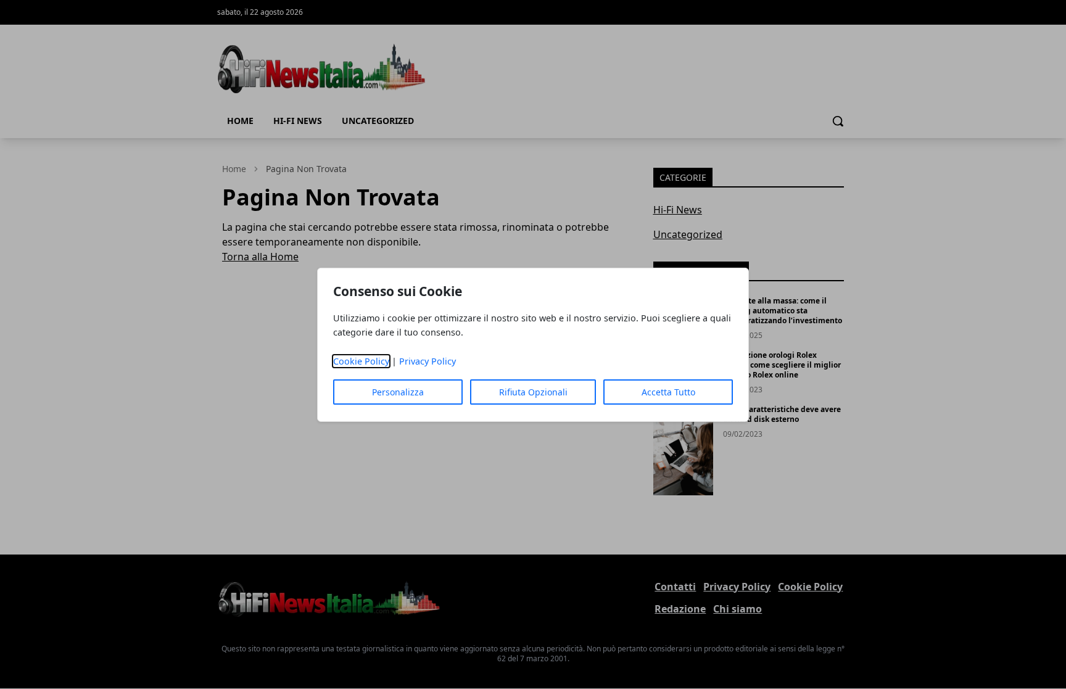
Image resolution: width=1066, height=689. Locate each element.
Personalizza (398, 392)
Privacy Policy (427, 361)
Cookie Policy (361, 361)
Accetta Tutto (668, 392)
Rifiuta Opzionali (533, 392)
